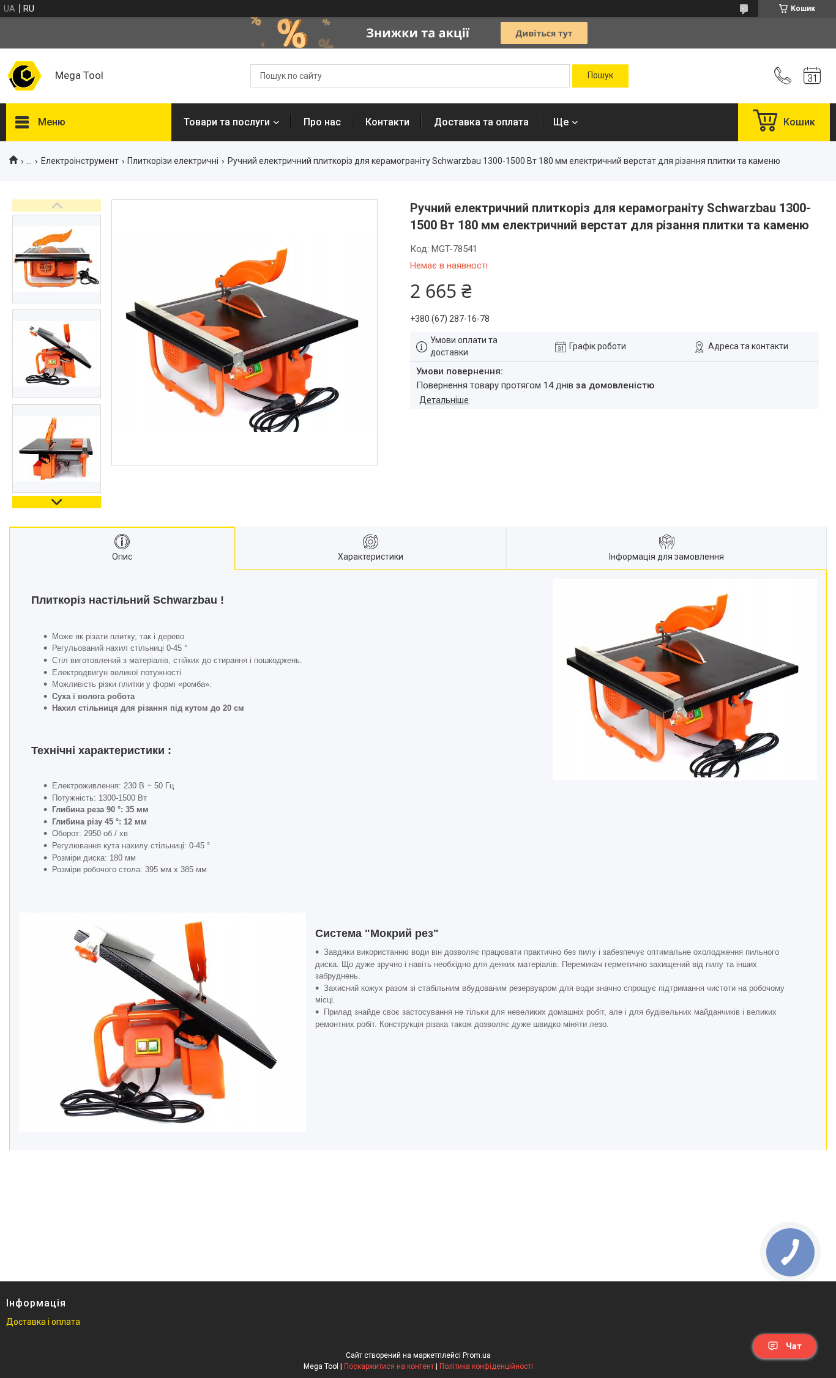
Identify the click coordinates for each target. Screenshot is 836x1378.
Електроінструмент (80, 161)
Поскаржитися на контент (389, 1366)
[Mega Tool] (24, 75)
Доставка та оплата (481, 122)
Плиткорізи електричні (172, 161)
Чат (794, 1346)
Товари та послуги (227, 122)
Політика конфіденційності (486, 1366)
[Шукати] (600, 75)
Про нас (322, 122)
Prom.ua (477, 1355)
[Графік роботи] (812, 76)
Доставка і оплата (43, 1322)
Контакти (387, 122)
